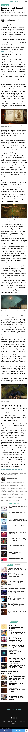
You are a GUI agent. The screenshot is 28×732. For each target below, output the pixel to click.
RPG (15, 474)
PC (2, 474)
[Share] (2, 469)
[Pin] (17, 469)
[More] (20, 469)
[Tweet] (5, 469)
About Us (5, 721)
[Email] (14, 469)
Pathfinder (23, 473)
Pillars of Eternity (8, 474)
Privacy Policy (22, 721)
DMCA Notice (14, 723)
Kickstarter (17, 49)
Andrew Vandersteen (10, 20)
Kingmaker (12, 473)
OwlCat (18, 473)
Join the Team (10, 721)
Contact (16, 721)
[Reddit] (8, 469)
